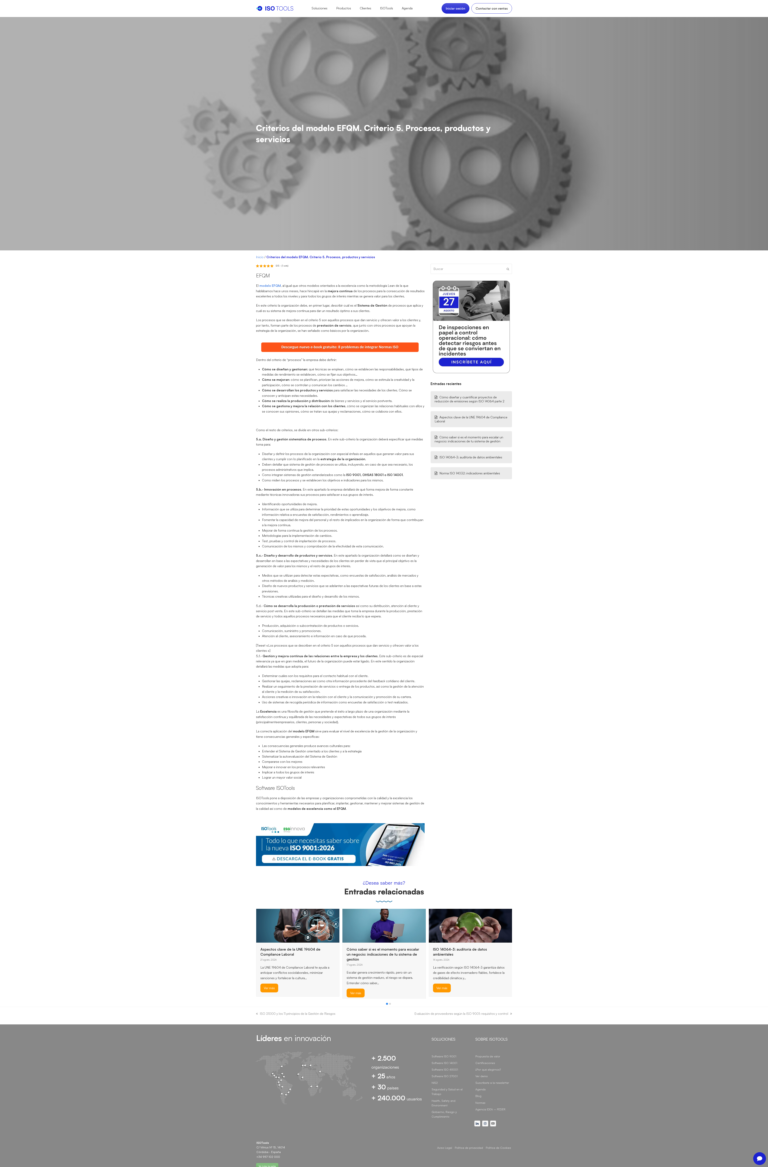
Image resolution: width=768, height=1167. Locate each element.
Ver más (269, 993)
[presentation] (258, 1005)
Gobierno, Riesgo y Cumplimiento (444, 1114)
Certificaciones (485, 1063)
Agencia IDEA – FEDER (490, 1109)
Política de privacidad (469, 1147)
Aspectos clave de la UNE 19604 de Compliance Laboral (471, 419)
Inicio (260, 257)
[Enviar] (508, 269)
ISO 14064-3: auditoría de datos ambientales (470, 457)
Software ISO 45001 (445, 1069)
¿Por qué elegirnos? (488, 1069)
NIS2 (435, 1082)
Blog (478, 1096)
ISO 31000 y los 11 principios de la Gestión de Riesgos (297, 1014)
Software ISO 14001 (444, 1063)
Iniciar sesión (455, 8)
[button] (387, 1004)
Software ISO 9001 (444, 1056)
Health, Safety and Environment (443, 1103)
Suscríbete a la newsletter (492, 1082)
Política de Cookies (498, 1147)
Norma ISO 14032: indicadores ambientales (469, 473)
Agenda (480, 1089)
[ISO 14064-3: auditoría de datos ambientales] (384, 925)
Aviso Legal (444, 1147)
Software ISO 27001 (445, 1076)
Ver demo (481, 1076)
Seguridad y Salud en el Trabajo (447, 1092)
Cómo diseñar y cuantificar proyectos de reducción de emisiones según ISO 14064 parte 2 (469, 399)
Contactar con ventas (492, 8)
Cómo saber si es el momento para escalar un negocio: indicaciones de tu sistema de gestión (469, 439)
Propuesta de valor (487, 1056)
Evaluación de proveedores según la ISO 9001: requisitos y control (461, 1014)
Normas (480, 1102)
